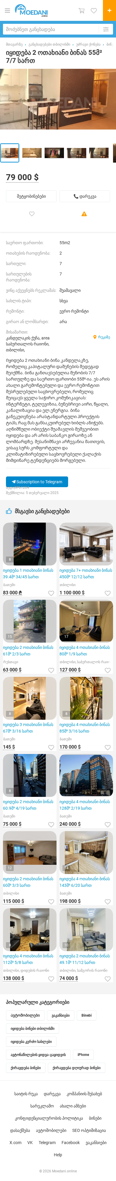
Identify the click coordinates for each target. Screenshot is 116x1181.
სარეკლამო (42, 1106)
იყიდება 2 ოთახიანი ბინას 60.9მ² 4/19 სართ (28, 805)
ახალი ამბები (73, 1106)
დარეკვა (52, 1093)
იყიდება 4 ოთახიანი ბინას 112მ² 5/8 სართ (28, 959)
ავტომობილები (51, 1130)
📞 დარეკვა (84, 196)
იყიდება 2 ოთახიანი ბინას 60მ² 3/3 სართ (28, 882)
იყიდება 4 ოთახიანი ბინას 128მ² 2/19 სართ (84, 805)
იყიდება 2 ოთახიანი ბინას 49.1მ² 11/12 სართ (84, 959)
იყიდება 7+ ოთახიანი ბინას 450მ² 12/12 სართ (85, 573)
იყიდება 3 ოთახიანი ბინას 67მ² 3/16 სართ (28, 727)
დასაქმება (20, 1130)
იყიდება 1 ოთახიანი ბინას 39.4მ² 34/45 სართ (28, 573)
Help (58, 1154)
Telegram (47, 1142)
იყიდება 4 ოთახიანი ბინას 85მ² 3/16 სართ (84, 727)
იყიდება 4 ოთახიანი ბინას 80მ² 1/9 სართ (84, 650)
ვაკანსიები (96, 1142)
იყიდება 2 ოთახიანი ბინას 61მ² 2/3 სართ (28, 650)
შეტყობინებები (31, 196)
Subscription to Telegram (38, 481)
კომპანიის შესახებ (84, 1093)
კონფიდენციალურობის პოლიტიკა (49, 1118)
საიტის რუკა (26, 1093)
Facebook (71, 1142)
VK (30, 1142)
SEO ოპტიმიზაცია (89, 1130)
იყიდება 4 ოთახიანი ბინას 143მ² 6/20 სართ (84, 882)
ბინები (95, 1118)
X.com (15, 1142)
